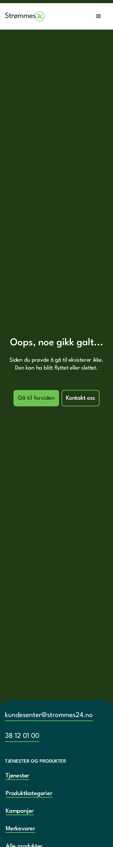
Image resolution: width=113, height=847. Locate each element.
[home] (25, 16)
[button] (98, 16)
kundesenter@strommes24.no (49, 715)
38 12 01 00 (22, 736)
